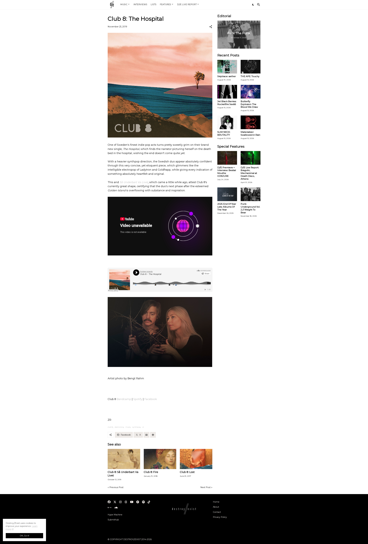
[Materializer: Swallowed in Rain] (250, 122)
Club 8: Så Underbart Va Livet (123, 473)
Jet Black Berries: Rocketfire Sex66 (226, 103)
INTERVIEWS (140, 4)
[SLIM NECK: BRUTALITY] (227, 122)
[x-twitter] (114, 502)
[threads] (126, 502)
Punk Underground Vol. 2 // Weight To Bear (250, 208)
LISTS (153, 4)
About (216, 507)
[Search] (258, 4)
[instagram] (120, 502)
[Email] (146, 435)
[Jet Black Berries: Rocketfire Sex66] (227, 92)
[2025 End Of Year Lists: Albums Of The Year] (227, 194)
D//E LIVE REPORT (187, 4)
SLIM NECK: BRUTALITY (223, 133)
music (128, 427)
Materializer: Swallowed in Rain (250, 133)
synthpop (136, 427)
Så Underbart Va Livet (134, 182)
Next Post (205, 487)
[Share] (210, 26)
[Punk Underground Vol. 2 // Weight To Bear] (250, 194)
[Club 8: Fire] (160, 459)
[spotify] (143, 502)
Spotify (137, 399)
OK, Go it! (24, 535)
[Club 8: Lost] (196, 459)
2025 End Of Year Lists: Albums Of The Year (226, 207)
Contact (217, 512)
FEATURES (165, 4)
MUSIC (123, 4)
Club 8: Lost (187, 472)
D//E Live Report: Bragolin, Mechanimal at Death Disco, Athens (250, 173)
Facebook (150, 399)
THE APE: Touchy (250, 76)
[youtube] (131, 502)
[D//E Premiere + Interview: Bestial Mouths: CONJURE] (227, 158)
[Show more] (153, 435)
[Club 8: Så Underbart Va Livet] (124, 459)
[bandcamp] (137, 502)
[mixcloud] (109, 507)
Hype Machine (115, 514)
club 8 (110, 427)
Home (216, 502)
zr (143, 427)
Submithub (113, 519)
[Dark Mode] (253, 4)
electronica (119, 427)
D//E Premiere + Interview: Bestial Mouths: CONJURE (226, 171)
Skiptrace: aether (226, 76)
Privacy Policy (220, 517)
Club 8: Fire (151, 472)
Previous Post (116, 487)
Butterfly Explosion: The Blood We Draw (249, 104)
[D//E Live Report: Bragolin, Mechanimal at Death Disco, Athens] (250, 158)
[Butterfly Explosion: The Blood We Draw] (250, 92)
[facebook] (109, 502)
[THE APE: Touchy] (250, 67)
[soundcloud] (116, 507)
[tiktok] (149, 502)
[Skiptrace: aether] (227, 67)
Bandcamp (124, 399)
